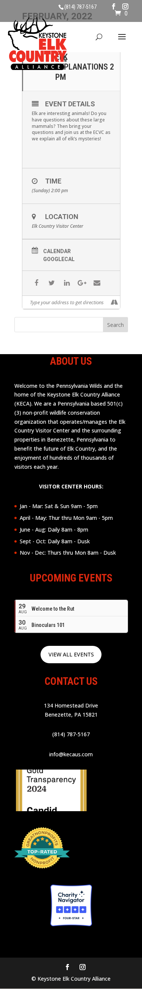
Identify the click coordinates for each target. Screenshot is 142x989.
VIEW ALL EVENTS (71, 654)
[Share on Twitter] (51, 283)
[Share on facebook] (36, 283)
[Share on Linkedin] (66, 283)
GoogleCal (59, 259)
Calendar (57, 251)
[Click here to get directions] (114, 302)
